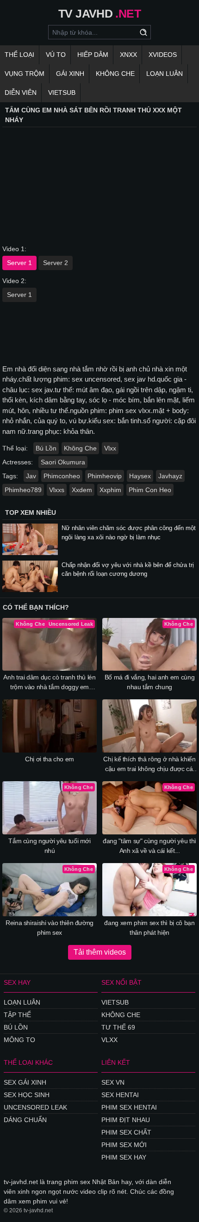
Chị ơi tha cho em (49, 759)
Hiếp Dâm (92, 54)
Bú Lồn (46, 448)
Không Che (115, 73)
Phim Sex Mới (124, 1144)
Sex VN (112, 1082)
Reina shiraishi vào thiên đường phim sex (49, 927)
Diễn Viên (21, 92)
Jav (31, 476)
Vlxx (110, 448)
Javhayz (170, 476)
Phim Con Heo (150, 490)
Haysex (140, 476)
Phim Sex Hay (123, 1157)
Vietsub (61, 92)
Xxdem (82, 490)
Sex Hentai (120, 1095)
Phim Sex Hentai (129, 1107)
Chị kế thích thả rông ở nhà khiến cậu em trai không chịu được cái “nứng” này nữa (149, 764)
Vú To (56, 54)
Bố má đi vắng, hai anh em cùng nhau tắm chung (150, 682)
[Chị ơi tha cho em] (49, 726)
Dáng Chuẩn (25, 1119)
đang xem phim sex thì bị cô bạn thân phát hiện (149, 927)
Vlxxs (56, 490)
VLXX (109, 1039)
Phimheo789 (23, 490)
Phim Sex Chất (126, 1132)
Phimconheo (62, 476)
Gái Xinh (70, 73)
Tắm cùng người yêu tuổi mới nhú (49, 845)
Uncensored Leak (35, 1107)
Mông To (19, 1039)
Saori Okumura (63, 462)
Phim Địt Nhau (125, 1119)
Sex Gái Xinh (25, 1082)
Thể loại (19, 54)
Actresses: (17, 462)
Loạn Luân (164, 73)
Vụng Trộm (24, 73)
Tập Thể (17, 1014)
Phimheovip (104, 476)
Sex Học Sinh (27, 1095)
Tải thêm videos (100, 952)
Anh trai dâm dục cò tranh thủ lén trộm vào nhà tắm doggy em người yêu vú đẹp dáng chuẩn (49, 682)
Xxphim (110, 490)
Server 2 (55, 262)
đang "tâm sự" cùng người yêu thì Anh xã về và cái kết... (149, 845)
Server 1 (19, 262)
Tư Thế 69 (118, 1027)
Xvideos (163, 54)
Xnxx (128, 54)
